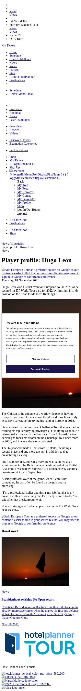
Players (13, 69)
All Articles (16, 243)
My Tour (22, 185)
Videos (13, 133)
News (13, 62)
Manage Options (40, 359)
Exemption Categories (23, 143)
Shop (20, 206)
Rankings (15, 112)
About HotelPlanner (21, 76)
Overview (15, 109)
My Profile (24, 202)
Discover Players (19, 140)
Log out (22, 213)
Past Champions (19, 119)
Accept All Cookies (40, 369)
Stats (12, 73)
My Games (24, 195)
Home (13, 52)
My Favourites (26, 199)
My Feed (23, 188)
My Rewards (25, 192)
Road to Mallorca (20, 59)
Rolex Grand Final (21, 94)
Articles (14, 130)
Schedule (15, 55)
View (12, 11)
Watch (13, 66)
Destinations (17, 80)
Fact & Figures (18, 150)
